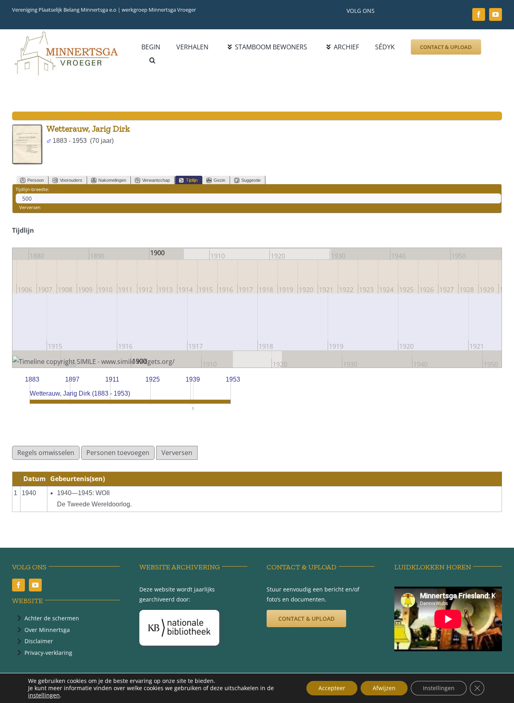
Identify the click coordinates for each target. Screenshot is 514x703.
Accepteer (331, 688)
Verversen (30, 207)
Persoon (35, 180)
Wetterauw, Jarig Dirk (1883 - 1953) (80, 393)
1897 (72, 379)
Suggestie (251, 180)
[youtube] (495, 14)
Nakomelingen (112, 180)
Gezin (219, 180)
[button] (152, 60)
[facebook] (478, 14)
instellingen (44, 695)
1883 (32, 379)
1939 (193, 379)
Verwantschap (156, 180)
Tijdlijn (192, 180)
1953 (233, 379)
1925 (152, 379)
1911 (112, 379)
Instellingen (439, 688)
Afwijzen (384, 688)
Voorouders (71, 180)
